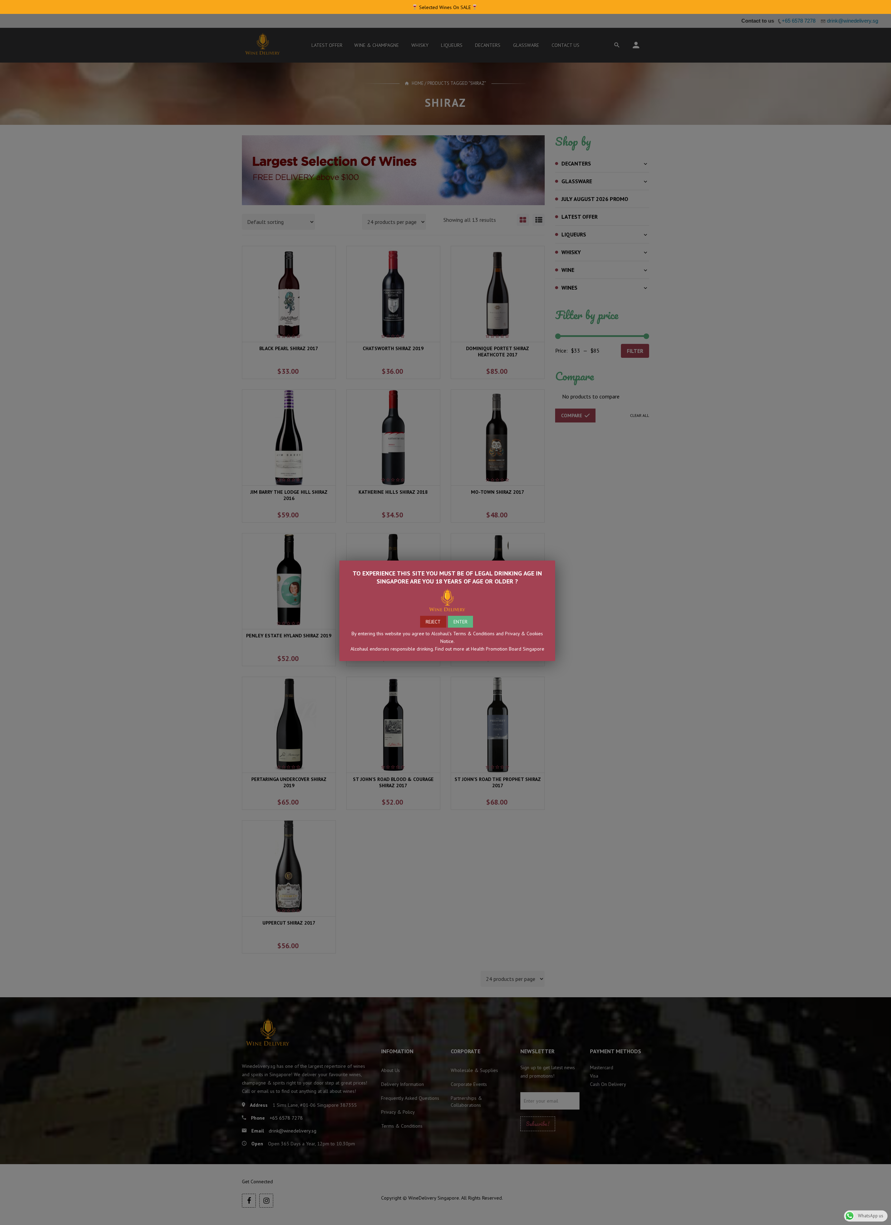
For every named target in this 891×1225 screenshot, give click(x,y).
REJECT (433, 622)
